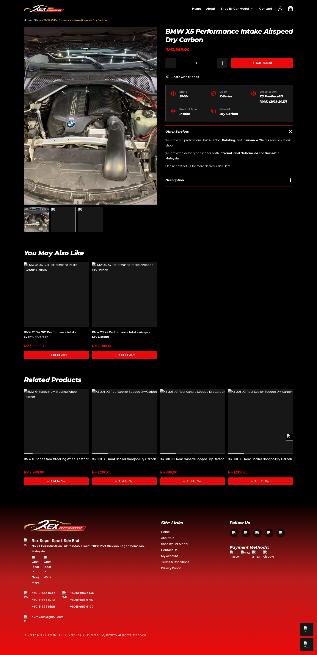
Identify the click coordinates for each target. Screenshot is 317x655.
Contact (265, 8)
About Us (167, 538)
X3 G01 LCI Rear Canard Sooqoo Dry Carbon (192, 459)
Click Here (223, 166)
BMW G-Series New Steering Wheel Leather (56, 459)
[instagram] (245, 532)
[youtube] (257, 532)
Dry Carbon (229, 114)
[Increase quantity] (222, 63)
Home (196, 8)
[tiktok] (280, 532)
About (210, 8)
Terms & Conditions (175, 562)
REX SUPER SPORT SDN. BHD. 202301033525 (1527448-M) (64, 635)
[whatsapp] (269, 532)
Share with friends (185, 77)
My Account (169, 556)
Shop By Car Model (235, 8)
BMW (183, 96)
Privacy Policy (171, 568)
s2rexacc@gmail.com (47, 617)
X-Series (226, 96)
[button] (154, 116)
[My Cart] (290, 8)
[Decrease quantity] (170, 63)
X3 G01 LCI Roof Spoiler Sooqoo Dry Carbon (124, 459)
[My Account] (280, 8)
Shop (37, 20)
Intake (184, 114)
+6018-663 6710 (43, 600)
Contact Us (169, 550)
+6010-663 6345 (43, 593)
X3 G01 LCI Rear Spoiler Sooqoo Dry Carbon (260, 459)
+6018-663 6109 (43, 606)
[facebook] (234, 532)
